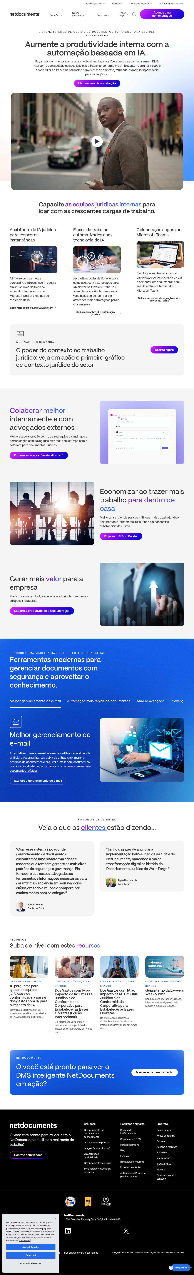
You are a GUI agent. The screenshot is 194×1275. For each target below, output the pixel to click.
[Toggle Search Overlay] (134, 14)
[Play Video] (97, 141)
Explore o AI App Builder (121, 536)
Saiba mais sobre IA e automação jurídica (95, 313)
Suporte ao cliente (94, 3)
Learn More (24, 1240)
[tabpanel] (97, 750)
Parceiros (116, 3)
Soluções (54, 15)
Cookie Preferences (30, 1263)
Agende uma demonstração (162, 14)
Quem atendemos (78, 14)
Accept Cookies (30, 1247)
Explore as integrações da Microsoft (39, 455)
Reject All (31, 1255)
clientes (94, 828)
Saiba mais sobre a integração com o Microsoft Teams (159, 299)
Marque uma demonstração (97, 83)
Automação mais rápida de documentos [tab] (98, 701)
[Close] (55, 1218)
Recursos (102, 15)
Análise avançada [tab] (150, 701)
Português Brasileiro (140, 3)
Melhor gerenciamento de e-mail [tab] (35, 701)
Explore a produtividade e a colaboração (42, 611)
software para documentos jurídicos (33, 445)
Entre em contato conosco (171, 3)
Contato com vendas (28, 1155)
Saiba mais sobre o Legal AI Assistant (31, 308)
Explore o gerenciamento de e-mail (38, 780)
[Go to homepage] (25, 14)
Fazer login (123, 14)
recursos (88, 946)
